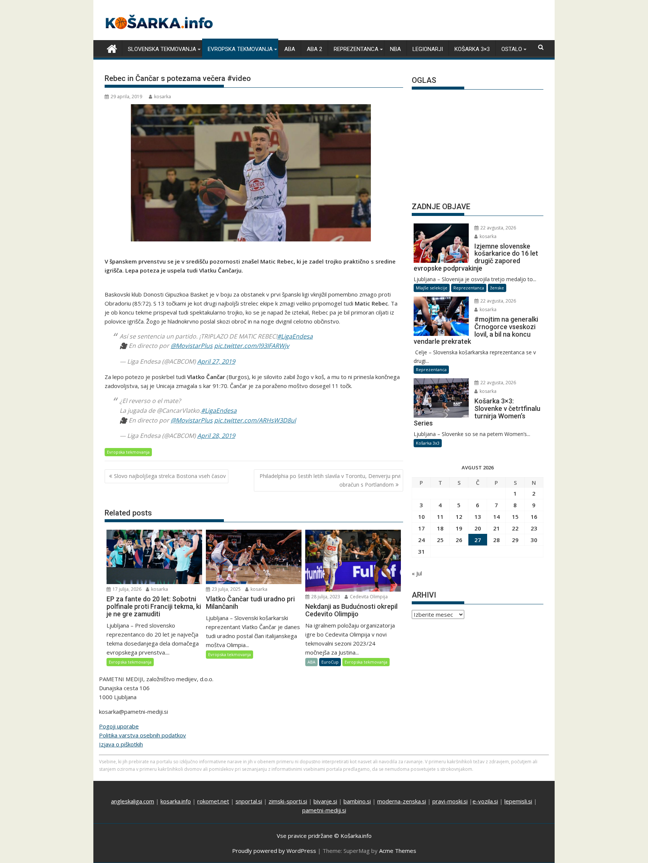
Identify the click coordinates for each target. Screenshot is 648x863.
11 (440, 516)
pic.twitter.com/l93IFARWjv (251, 346)
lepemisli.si (518, 801)
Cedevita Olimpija (368, 596)
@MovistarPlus (192, 346)
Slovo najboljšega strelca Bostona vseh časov (170, 475)
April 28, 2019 (216, 436)
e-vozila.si (485, 801)
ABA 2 (314, 49)
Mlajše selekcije (431, 288)
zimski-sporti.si (287, 801)
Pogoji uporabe (119, 726)
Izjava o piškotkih (121, 744)
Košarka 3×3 (472, 49)
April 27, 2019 (216, 361)
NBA (395, 49)
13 (477, 516)
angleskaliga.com (132, 801)
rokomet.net (213, 801)
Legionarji (427, 49)
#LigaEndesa (295, 336)
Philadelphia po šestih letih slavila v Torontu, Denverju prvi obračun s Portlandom (330, 480)
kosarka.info (175, 801)
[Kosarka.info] (112, 47)
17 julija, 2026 (126, 589)
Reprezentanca (356, 49)
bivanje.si (325, 801)
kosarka (162, 96)
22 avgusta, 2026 (497, 228)
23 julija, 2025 (226, 589)
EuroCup (330, 662)
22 (515, 528)
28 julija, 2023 (325, 596)
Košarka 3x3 (428, 443)
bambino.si (357, 801)
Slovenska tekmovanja (162, 49)
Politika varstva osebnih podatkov (142, 735)
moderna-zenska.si (401, 801)
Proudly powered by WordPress (274, 850)
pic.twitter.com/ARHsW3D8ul (255, 420)
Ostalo (511, 49)
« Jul (417, 573)
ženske (497, 288)
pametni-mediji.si (324, 810)
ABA (289, 49)
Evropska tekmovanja (240, 49)
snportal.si (249, 801)
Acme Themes (397, 850)
